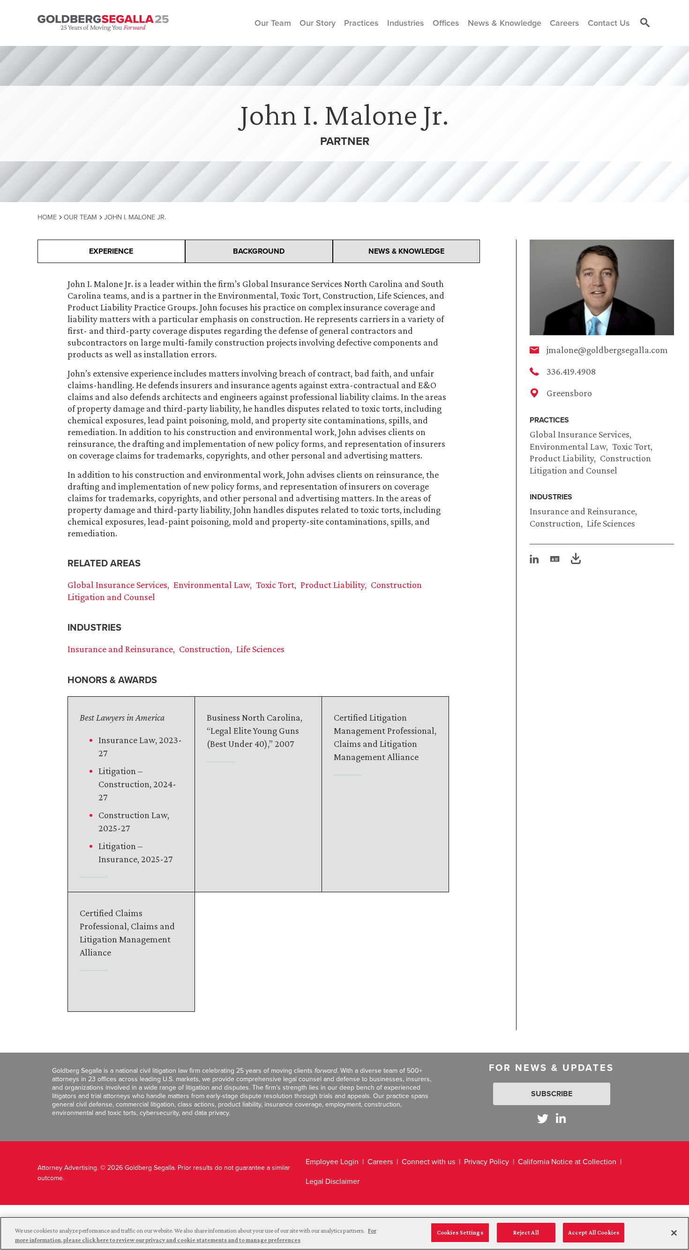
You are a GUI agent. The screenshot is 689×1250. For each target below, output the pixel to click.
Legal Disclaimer (332, 1181)
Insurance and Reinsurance (582, 511)
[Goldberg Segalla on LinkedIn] (561, 1118)
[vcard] (555, 559)
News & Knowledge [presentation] (406, 251)
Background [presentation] (259, 251)
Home (47, 217)
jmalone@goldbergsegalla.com (607, 350)
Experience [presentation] (111, 251)
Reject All (526, 1232)
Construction (555, 523)
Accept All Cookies (593, 1232)
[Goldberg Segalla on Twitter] (542, 1118)
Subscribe (551, 1093)
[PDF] (576, 560)
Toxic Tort (631, 446)
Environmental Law (568, 446)
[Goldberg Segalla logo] (103, 23)
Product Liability (562, 458)
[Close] (674, 1232)
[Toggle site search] (645, 23)
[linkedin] (534, 559)
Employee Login (332, 1161)
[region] (344, 1233)
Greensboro (569, 393)
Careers (380, 1161)
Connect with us (428, 1161)
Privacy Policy (486, 1161)
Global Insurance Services (579, 434)
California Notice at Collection (567, 1161)
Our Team (80, 217)
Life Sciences (611, 523)
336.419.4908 (571, 371)
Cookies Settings (460, 1232)
